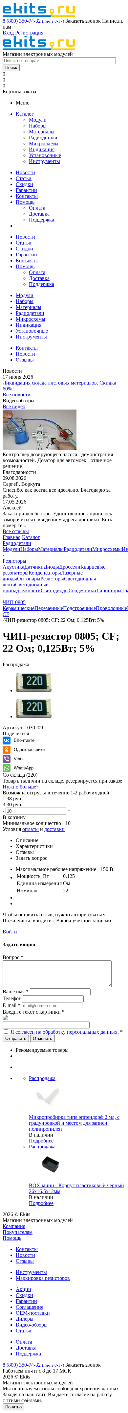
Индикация (41, 149)
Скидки (24, 184)
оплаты (30, 829)
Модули (38, 120)
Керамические (18, 608)
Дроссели (69, 567)
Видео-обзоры (32, 1325)
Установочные (45, 155)
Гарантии (26, 190)
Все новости (17, 394)
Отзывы (25, 1261)
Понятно (13, 1406)
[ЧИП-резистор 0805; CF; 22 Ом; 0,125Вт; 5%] (34, 690)
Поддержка (41, 220)
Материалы (41, 131)
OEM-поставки (33, 1313)
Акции (23, 1289)
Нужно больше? (20, 786)
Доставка (39, 214)
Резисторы (52, 578)
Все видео (14, 406)
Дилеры (24, 1319)
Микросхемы (43, 143)
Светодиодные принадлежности (25, 587)
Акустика (13, 567)
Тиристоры (108, 590)
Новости (25, 172)
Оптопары (28, 578)
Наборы (38, 126)
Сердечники (82, 590)
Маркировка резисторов (43, 1278)
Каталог (25, 114)
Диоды (51, 567)
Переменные (48, 608)
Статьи (24, 178)
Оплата (37, 208)
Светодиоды (55, 590)
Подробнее (41, 1140)
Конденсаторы (45, 573)
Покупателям (17, 1232)
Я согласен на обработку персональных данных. (65, 1032)
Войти (10, 931)
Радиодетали (43, 137)
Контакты (27, 196)
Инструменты (44, 161)
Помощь (25, 202)
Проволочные (111, 608)
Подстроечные (79, 608)
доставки (54, 829)
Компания (14, 1226)
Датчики (34, 567)
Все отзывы (16, 531)
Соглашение (29, 1307)
